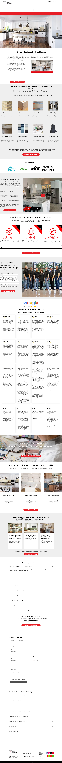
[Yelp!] (51, 756)
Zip (11, 667)
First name (12, 640)
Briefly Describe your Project (15, 672)
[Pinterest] (53, 753)
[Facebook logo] (47, 753)
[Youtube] (47, 756)
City (11, 658)
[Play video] (42, 66)
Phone (11, 644)
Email (11, 649)
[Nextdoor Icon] (49, 756)
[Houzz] (53, 756)
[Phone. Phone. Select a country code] (12, 646)
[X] (51, 753)
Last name (21, 640)
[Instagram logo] (49, 753)
